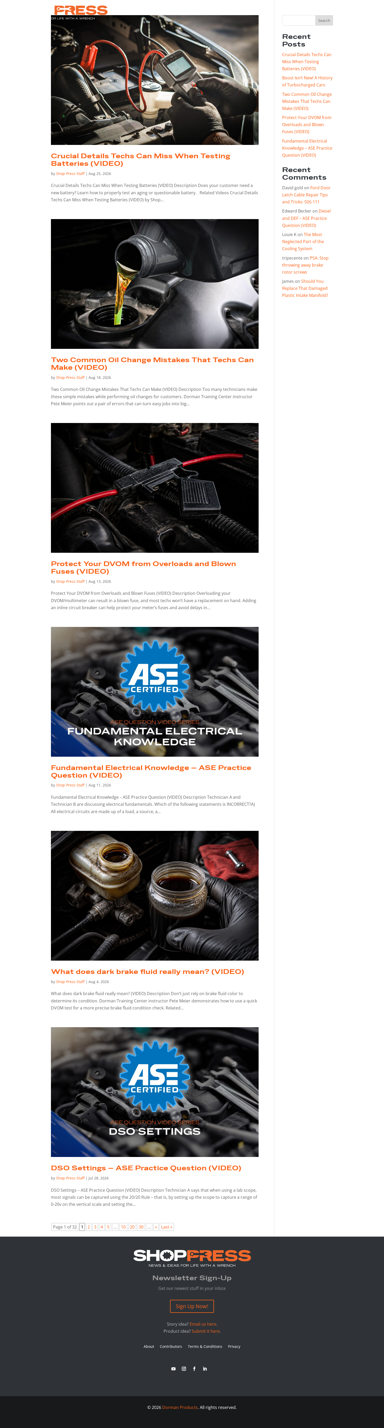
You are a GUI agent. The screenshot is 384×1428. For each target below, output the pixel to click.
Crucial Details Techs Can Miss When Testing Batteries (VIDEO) (140, 160)
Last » (166, 1227)
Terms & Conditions (205, 1347)
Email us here (203, 1324)
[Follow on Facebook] (194, 1369)
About (149, 1347)
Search (324, 20)
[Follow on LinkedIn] (205, 1369)
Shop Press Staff (70, 173)
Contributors (171, 1347)
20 (132, 1227)
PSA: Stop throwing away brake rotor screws (305, 265)
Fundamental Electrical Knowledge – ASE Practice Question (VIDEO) (151, 772)
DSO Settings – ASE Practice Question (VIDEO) (146, 1168)
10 (123, 1227)
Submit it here (206, 1331)
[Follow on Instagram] (184, 1369)
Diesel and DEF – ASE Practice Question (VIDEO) (306, 218)
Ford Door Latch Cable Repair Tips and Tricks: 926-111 (306, 195)
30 (141, 1227)
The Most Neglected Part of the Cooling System (303, 241)
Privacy (234, 1347)
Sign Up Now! (192, 1306)
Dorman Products (180, 1407)
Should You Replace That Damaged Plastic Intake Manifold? (305, 288)
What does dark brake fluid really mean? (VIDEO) (147, 972)
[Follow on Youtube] (173, 1369)
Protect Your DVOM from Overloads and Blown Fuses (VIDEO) (143, 568)
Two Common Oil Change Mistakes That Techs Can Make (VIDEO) (152, 364)
